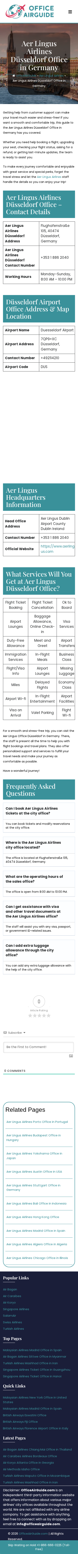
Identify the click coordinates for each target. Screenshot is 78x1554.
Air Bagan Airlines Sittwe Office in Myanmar (34, 1356)
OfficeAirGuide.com (33, 1533)
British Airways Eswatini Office (24, 1415)
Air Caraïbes (12, 1296)
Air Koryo (9, 1302)
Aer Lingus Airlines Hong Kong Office (32, 1217)
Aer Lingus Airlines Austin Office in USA (34, 1171)
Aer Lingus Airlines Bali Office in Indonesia (36, 1203)
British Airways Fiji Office (20, 1421)
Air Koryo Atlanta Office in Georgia (28, 1462)
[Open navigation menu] (70, 12)
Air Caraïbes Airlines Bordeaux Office (30, 1456)
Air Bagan (10, 1289)
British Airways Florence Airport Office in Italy (35, 1428)
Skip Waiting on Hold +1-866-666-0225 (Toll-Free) (39, 1547)
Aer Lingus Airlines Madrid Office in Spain (35, 1231)
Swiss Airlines (12, 1322)
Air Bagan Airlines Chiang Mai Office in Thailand (37, 1449)
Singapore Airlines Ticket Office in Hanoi (32, 1376)
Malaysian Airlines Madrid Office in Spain (32, 1350)
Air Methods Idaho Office (21, 1469)
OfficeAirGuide (26, 76)
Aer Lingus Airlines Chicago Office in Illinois (37, 1258)
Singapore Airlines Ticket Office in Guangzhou (36, 1369)
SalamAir (9, 1315)
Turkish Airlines (13, 1329)
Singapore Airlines (16, 1309)
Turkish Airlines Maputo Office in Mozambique (36, 1476)
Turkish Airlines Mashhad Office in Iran (30, 1363)
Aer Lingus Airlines (51, 76)
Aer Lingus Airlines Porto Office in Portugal (37, 1122)
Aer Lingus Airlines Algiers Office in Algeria (36, 1244)
